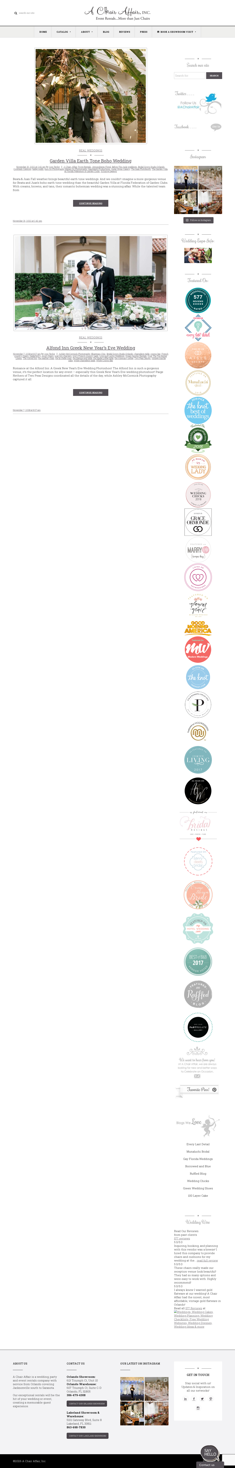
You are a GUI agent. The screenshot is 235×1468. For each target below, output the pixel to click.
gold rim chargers (63, 356)
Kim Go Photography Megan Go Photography (66, 169)
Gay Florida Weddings (198, 1159)
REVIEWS (124, 31)
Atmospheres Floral (101, 166)
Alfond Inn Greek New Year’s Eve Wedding (90, 348)
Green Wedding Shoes (198, 1188)
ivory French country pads (85, 356)
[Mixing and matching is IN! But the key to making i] (186, 202)
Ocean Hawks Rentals (136, 356)
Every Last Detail (198, 1144)
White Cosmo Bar (104, 360)
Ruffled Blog (198, 1173)
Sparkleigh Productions (99, 169)
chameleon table (141, 353)
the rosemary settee (124, 358)
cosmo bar (155, 353)
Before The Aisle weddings (124, 166)
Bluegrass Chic (98, 353)
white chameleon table (84, 360)
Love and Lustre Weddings (112, 356)
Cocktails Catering (22, 169)
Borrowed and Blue (198, 1166)
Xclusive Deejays (109, 171)
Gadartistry (35, 356)
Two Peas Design (142, 358)
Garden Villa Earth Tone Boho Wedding (90, 161)
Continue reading (90, 203)
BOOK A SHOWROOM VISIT (176, 31)
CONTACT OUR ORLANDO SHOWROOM (87, 1403)
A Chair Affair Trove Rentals (77, 166)
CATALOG (62, 31)
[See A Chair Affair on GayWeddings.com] (198, 577)
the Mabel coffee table (103, 358)
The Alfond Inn (30, 358)
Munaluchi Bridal (198, 1151)
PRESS (143, 31)
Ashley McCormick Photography (74, 353)
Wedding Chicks (198, 1181)
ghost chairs (48, 356)
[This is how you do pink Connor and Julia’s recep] (210, 178)
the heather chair (46, 358)
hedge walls (38, 169)
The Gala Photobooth (141, 169)
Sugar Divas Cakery (120, 169)
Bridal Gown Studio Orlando (151, 166)
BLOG (106, 31)
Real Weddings (90, 150)
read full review (207, 1260)
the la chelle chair (63, 358)
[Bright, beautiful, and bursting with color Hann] (210, 202)
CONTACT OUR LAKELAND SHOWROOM (87, 1435)
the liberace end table (82, 358)
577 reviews (182, 1238)
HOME (43, 31)
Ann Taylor (54, 166)
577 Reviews (193, 1308)
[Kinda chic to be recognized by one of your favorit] (186, 178)
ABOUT (85, 31)
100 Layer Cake (198, 1195)
